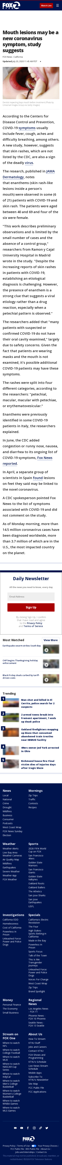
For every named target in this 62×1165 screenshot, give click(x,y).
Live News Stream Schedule (38, 1067)
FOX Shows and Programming (36, 1056)
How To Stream (36, 1038)
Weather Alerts (11, 848)
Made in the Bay (37, 940)
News (7, 791)
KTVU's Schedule (37, 1061)
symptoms (27, 128)
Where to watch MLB (11, 1058)
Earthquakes (9, 867)
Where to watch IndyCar (11, 1075)
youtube (21, 1128)
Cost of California (12, 927)
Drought (7, 807)
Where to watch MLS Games (11, 1109)
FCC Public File (36, 1087)
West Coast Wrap (12, 827)
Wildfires (7, 811)
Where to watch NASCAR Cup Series (11, 1066)
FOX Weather (10, 879)
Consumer (8, 819)
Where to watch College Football (11, 1051)
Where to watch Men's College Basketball (11, 1083)
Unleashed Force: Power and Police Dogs (12, 941)
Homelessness (10, 923)
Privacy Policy (34, 623)
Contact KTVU (35, 1050)
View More (51, 640)
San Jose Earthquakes (35, 901)
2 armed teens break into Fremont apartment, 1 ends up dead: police (38, 718)
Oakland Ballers (36, 887)
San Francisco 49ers (35, 857)
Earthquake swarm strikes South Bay (22, 645)
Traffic (31, 799)
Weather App (10, 875)
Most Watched (13, 640)
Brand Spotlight (36, 991)
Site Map (33, 1083)
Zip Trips (33, 795)
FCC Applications (37, 1091)
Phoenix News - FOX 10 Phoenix (36, 1017)
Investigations (13, 915)
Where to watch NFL (11, 1044)
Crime (6, 803)
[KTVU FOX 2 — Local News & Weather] (12, 5)
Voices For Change (38, 979)
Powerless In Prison (9, 933)
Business (7, 815)
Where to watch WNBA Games (11, 1102)
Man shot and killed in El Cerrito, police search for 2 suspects (37, 703)
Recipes (32, 807)
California (18, 56)
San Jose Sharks (36, 895)
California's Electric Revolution (38, 921)
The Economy (10, 1008)
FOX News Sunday (12, 831)
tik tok (40, 1128)
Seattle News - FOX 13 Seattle (36, 1024)
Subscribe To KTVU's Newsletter (38, 1078)
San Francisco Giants (35, 871)
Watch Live (46, 5)
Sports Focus (35, 951)
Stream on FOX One (10, 1036)
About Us (35, 1034)
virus (29, 162)
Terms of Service (33, 626)
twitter (46, 1128)
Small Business (11, 1012)
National (7, 799)
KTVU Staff (34, 1042)
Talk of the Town (37, 955)
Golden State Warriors (35, 864)
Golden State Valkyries (35, 878)
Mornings (35, 791)
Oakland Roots (36, 883)
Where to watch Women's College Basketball (12, 1093)
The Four (33, 926)
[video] (51, 649)
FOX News (7, 56)
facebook (28, 1128)
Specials (34, 915)
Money (8, 1000)
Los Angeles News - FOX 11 (38, 1010)
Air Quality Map (11, 859)
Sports (33, 844)
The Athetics (35, 891)
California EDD (10, 919)
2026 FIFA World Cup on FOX (37, 850)
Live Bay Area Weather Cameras (12, 854)
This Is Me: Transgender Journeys (35, 962)
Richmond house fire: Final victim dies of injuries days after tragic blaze (38, 764)
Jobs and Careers (37, 1046)
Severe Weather (11, 871)
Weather (9, 844)
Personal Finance (12, 1004)
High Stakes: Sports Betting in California (37, 933)
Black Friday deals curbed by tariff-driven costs (21, 676)
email (15, 1128)
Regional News (34, 1002)
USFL (31, 906)
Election (7, 835)
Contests (33, 803)
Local (5, 795)
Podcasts (8, 823)
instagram (34, 1128)
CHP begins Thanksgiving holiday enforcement (20, 662)
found (38, 478)
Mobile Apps (35, 1072)
